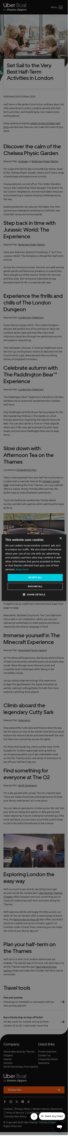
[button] (34, 594)
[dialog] (34, 567)
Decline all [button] (35, 586)
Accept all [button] (35, 577)
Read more (22, 569)
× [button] (60, 538)
